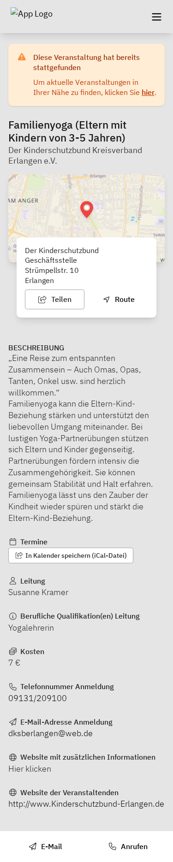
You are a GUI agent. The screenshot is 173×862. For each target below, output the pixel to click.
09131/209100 (37, 698)
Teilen (60, 299)
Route (124, 299)
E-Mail (50, 846)
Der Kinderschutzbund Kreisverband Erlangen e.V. (75, 155)
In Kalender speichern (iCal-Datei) (75, 555)
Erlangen (39, 280)
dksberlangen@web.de (50, 733)
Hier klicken (29, 768)
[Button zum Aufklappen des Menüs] (156, 16)
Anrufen (133, 846)
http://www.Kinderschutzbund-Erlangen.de (86, 803)
